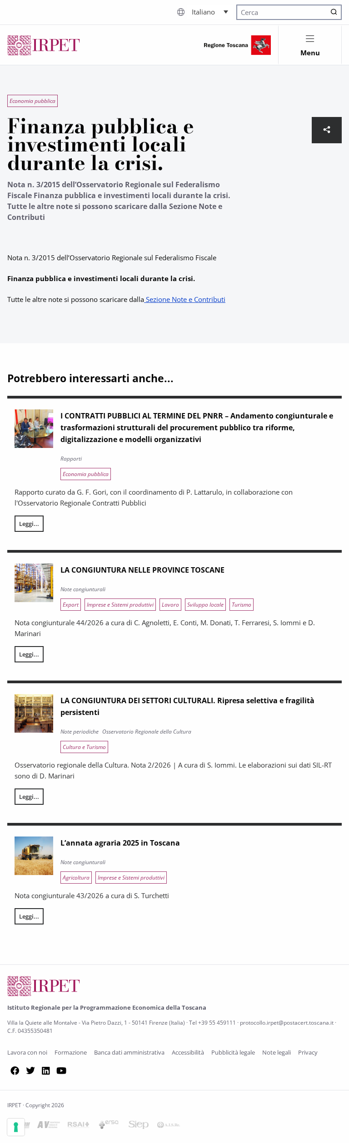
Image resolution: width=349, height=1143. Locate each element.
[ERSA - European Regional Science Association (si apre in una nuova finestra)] (108, 1126)
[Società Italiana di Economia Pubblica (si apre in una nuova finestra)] (138, 1126)
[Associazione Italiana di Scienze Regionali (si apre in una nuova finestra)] (168, 1126)
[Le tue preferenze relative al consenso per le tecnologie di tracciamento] (16, 1127)
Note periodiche (79, 731)
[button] (210, 11)
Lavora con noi (27, 1052)
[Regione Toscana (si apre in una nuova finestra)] (237, 45)
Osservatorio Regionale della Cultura (146, 731)
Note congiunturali (82, 589)
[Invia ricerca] (334, 12)
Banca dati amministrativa (129, 1052)
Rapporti (71, 458)
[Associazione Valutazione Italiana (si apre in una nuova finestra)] (48, 1126)
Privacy (308, 1052)
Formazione (71, 1052)
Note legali (276, 1052)
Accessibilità (188, 1052)
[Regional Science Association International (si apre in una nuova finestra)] (78, 1126)
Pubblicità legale (233, 1052)
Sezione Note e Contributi (184, 299)
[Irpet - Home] (43, 45)
